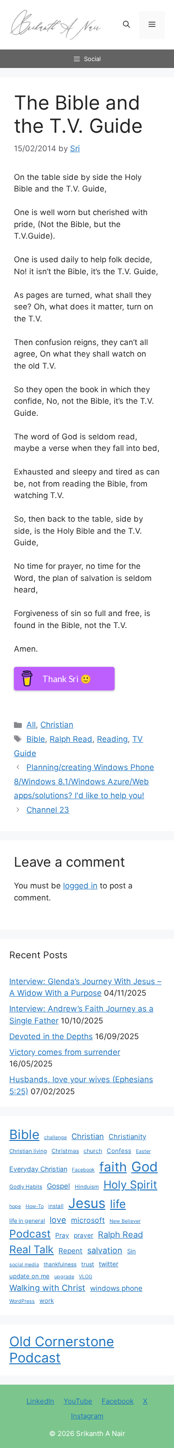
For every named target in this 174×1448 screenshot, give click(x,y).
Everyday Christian (38, 1169)
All (31, 724)
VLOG (85, 1277)
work (46, 1300)
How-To (35, 1206)
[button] (126, 25)
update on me (29, 1276)
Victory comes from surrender (64, 1052)
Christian (56, 724)
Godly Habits (25, 1186)
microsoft (88, 1220)
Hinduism (87, 1186)
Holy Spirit (130, 1184)
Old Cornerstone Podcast (61, 1349)
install (56, 1206)
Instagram (87, 1415)
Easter (143, 1151)
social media (24, 1265)
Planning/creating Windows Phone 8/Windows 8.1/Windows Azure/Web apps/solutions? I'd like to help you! (84, 781)
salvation (104, 1250)
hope (15, 1206)
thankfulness (60, 1264)
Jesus (86, 1203)
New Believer (125, 1221)
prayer (83, 1235)
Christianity (127, 1137)
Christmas (65, 1150)
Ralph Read (71, 739)
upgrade (64, 1277)
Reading (112, 739)
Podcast (30, 1233)
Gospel (58, 1186)
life (118, 1204)
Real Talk (31, 1249)
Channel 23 (47, 809)
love (58, 1219)
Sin (131, 1251)
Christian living (28, 1151)
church (93, 1150)
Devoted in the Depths (51, 1036)
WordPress (22, 1301)
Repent (70, 1250)
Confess (119, 1150)
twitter (108, 1264)
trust (87, 1264)
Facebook (83, 1170)
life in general (27, 1220)
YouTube (78, 1401)
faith (113, 1167)
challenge (55, 1137)
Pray (62, 1235)
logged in (80, 885)
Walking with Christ (47, 1287)
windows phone (116, 1288)
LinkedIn (40, 1401)
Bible (35, 739)
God (144, 1166)
